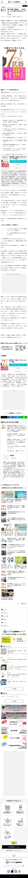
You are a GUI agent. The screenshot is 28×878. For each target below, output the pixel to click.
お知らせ (6, 625)
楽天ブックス (18, 168)
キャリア (3, 16)
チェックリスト (11, 696)
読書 (4, 619)
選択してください (20, 450)
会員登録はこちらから (14, 847)
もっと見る (14, 688)
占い (18, 696)
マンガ (5, 622)
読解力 (14, 16)
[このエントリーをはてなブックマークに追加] (16, 871)
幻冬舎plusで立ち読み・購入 (18, 161)
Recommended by (18, 603)
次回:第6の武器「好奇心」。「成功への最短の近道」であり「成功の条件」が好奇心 (20, 348)
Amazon (18, 164)
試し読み (9, 16)
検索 (18, 16)
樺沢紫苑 (12, 455)
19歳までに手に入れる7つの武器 (13, 7)
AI (21, 16)
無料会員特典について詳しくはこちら (14, 850)
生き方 (4, 609)
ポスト (25, 5)
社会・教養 (5, 616)
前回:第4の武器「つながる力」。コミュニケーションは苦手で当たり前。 (7, 348)
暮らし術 (5, 612)
